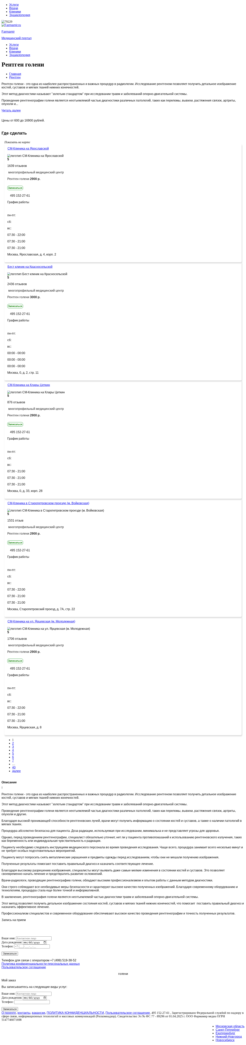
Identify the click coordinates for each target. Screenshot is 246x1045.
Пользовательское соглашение (24, 967)
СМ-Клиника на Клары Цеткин (28, 385)
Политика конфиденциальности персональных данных (41, 963)
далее (16, 771)
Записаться (15, 187)
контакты (23, 1012)
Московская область (230, 1026)
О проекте (9, 1012)
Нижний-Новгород (229, 1036)
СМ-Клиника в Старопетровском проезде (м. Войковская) (48, 503)
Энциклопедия (19, 15)
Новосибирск (225, 1040)
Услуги (14, 4)
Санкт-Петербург (228, 1029)
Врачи (13, 8)
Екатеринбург (225, 1033)
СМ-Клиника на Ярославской (28, 148)
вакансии (38, 1012)
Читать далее (11, 110)
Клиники (15, 11)
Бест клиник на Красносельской (29, 266)
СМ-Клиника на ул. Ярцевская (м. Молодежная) (41, 621)
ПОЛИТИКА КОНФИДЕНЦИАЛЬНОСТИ (75, 1012)
